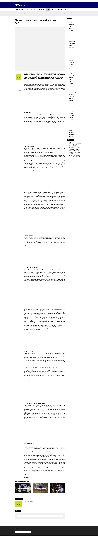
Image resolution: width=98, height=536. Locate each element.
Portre (48, 9)
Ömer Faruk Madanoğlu (73, 115)
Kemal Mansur (71, 87)
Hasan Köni (71, 79)
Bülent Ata (71, 35)
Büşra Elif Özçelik (72, 41)
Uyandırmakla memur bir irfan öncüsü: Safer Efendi (54, 13)
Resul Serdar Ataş (72, 121)
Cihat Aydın (71, 53)
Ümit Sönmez (71, 128)
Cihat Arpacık (71, 51)
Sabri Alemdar (71, 123)
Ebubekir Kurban (72, 56)
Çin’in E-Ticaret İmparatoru (76, 12)
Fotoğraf (43, 9)
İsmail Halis (71, 83)
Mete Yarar (71, 100)
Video (39, 9)
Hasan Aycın (71, 77)
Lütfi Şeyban (71, 85)
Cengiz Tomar (71, 47)
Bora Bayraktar (71, 34)
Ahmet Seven (71, 22)
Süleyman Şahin (72, 126)
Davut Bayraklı (71, 54)
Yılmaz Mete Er (71, 132)
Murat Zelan (71, 111)
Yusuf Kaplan (71, 134)
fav (28, 477)
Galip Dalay (71, 71)
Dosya (22, 9)
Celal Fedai (71, 45)
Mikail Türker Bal (71, 98)
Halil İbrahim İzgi (72, 75)
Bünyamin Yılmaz (72, 39)
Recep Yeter (71, 119)
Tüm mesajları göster (61, 498)
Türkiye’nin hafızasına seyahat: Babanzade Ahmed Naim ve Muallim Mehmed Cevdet (75, 143)
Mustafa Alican (71, 104)
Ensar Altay (71, 58)
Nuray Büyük (78, 156)
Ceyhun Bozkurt (72, 49)
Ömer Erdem (71, 113)
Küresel (27, 9)
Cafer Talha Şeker (72, 43)
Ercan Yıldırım (71, 60)
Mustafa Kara (71, 109)
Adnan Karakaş (71, 24)
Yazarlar (18, 9)
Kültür (35, 9)
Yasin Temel (71, 130)
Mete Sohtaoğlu (72, 96)
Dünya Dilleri (63, 9)
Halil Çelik (70, 73)
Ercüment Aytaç (72, 62)
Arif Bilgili (70, 28)
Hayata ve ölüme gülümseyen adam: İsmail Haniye (57, 489)
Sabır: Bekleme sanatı (73, 147)
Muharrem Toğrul (72, 102)
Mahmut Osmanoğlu (72, 92)
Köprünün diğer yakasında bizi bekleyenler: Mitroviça (40, 489)
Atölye (58, 9)
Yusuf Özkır (71, 136)
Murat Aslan (71, 106)
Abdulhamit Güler (72, 20)
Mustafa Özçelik (72, 107)
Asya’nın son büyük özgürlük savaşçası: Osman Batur (23, 489)
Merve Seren (71, 94)
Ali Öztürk (70, 26)
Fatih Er (70, 70)
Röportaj (53, 9)
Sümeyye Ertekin (72, 124)
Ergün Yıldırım (71, 68)
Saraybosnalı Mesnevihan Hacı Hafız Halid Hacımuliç (20, 13)
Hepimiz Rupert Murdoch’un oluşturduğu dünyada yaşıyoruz (65, 13)
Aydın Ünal (71, 32)
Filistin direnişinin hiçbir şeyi (74, 152)
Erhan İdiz (70, 66)
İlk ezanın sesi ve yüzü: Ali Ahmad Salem (43, 13)
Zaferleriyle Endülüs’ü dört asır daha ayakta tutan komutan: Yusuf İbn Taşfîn (31, 13)
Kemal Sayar (71, 88)
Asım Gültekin (71, 30)
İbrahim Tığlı (71, 81)
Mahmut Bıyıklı (25, 24)
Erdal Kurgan (71, 64)
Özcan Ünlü (71, 117)
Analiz (31, 9)
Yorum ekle (32, 24)
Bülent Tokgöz (71, 37)
